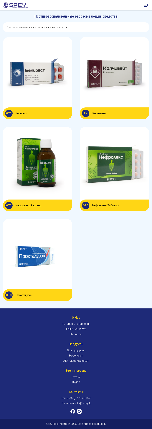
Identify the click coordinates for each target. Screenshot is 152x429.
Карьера (76, 334)
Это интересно (76, 370)
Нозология (76, 355)
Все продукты (76, 350)
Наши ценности (76, 329)
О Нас (76, 317)
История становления (76, 323)
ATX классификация (76, 360)
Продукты (76, 344)
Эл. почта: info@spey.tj (76, 403)
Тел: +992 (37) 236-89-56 (76, 398)
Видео (76, 382)
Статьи (76, 377)
